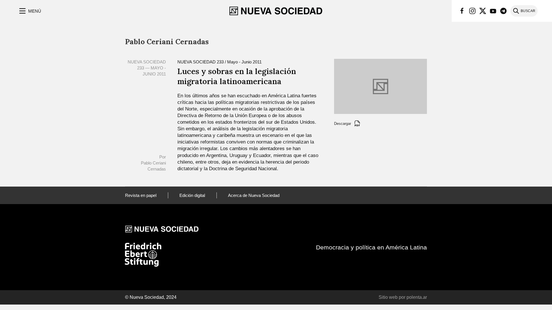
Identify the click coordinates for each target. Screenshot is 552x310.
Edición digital (192, 195)
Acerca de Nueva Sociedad (253, 195)
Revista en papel (140, 195)
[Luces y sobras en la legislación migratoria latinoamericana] (380, 86)
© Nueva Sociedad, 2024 (151, 297)
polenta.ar (417, 297)
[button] (29, 11)
